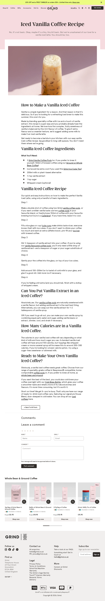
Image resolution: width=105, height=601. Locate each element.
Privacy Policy (34, 564)
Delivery (32, 580)
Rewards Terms (35, 577)
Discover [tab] (43, 8)
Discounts (58, 569)
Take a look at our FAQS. (63, 549)
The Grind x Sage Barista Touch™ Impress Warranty (39, 574)
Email (56, 434)
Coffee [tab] (13, 8)
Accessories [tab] (27, 8)
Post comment (29, 466)
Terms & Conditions (37, 566)
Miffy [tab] (19, 8)
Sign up (96, 554)
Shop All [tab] (5, 8)
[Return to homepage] (52, 8)
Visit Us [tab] (36, 8)
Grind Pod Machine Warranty (37, 569)
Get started (97, 8)
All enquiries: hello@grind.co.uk (36, 550)
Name (23, 434)
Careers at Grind (60, 567)
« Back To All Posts (30, 407)
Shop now (16, 519)
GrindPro (74, 8)
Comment (25, 444)
